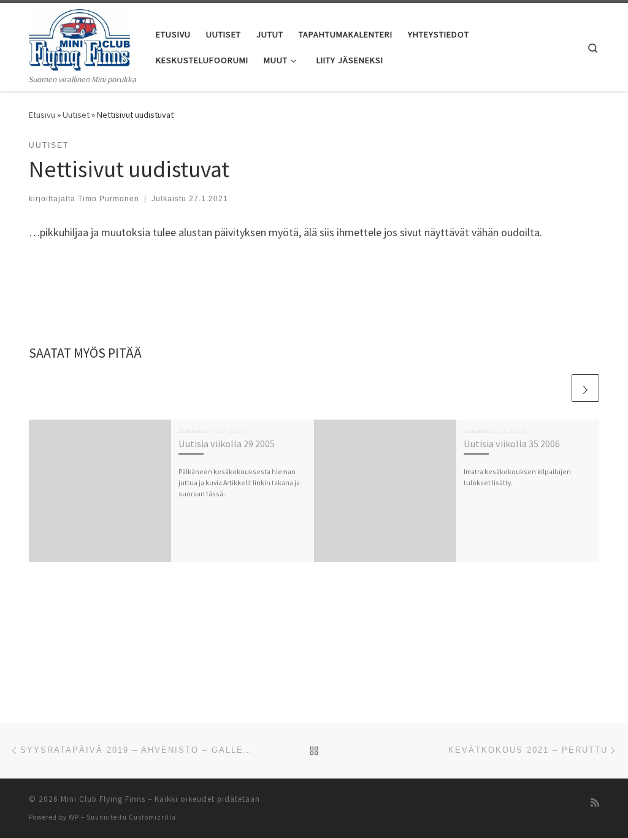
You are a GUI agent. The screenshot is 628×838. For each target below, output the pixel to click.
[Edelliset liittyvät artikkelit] (556, 388)
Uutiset (76, 114)
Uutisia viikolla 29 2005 (226, 443)
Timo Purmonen (108, 198)
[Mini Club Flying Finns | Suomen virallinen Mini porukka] (79, 38)
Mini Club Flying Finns (103, 799)
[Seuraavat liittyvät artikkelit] (585, 388)
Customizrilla (152, 817)
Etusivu (42, 114)
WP (74, 817)
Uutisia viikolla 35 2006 (512, 443)
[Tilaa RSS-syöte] (595, 802)
